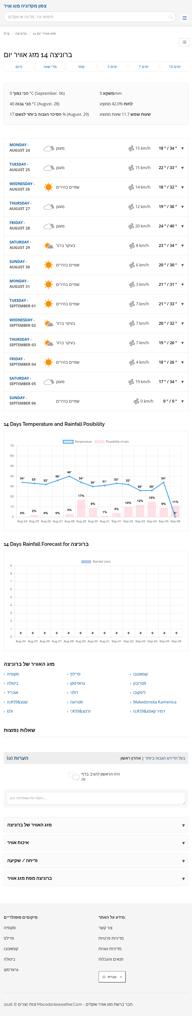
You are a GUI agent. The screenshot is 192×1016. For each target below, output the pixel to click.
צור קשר (105, 927)
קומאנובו (140, 674)
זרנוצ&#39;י (80, 711)
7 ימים (144, 66)
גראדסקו (77, 683)
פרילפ (75, 674)
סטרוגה (76, 702)
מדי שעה (50, 66)
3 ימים (113, 66)
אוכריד (12, 692)
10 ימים (175, 66)
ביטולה (12, 683)
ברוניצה (20, 33)
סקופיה (13, 674)
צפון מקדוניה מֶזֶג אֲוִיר (25, 6)
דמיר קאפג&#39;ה (149, 711)
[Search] (171, 17)
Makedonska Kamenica (154, 702)
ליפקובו (139, 692)
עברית (112, 977)
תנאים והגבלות (111, 959)
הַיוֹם (19, 66)
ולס (10, 711)
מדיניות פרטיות (111, 938)
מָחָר (81, 66)
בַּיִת (6, 33)
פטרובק (139, 683)
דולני (74, 692)
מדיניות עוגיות (110, 948)
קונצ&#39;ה (17, 702)
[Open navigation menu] (184, 18)
